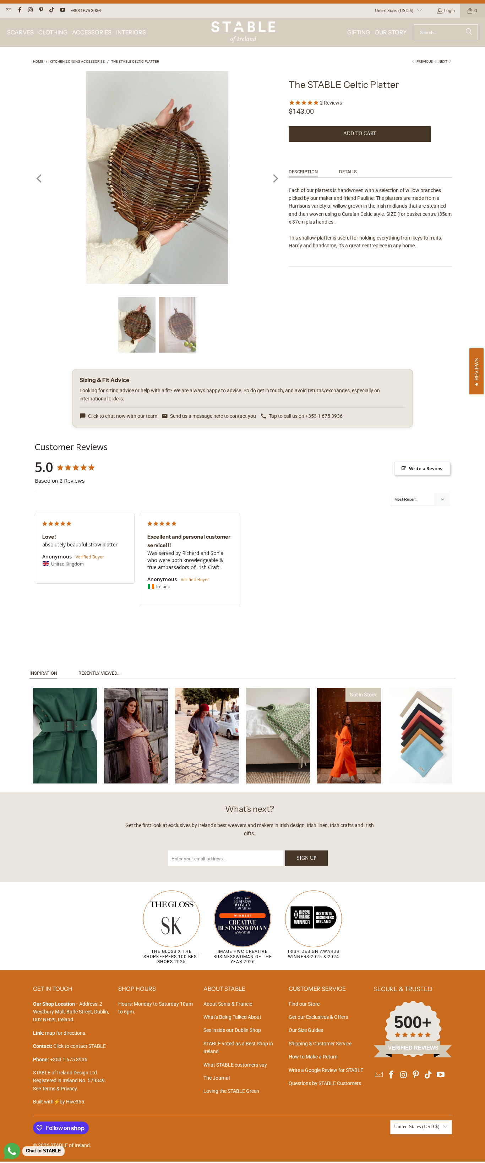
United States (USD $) (394, 10)
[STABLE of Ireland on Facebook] (19, 10)
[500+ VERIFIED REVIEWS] (413, 1055)
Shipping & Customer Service (320, 1043)
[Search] (469, 32)
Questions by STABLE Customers (325, 1083)
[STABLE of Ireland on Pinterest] (41, 10)
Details (348, 171)
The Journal (216, 1078)
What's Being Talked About (232, 1017)
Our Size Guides (306, 1030)
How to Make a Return (313, 1057)
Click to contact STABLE (79, 1046)
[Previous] (40, 178)
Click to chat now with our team (122, 416)
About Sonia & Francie (227, 1004)
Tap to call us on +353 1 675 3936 (306, 416)
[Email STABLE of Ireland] (8, 10)
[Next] (275, 178)
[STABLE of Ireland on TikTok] (51, 10)
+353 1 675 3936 (86, 10)
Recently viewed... (99, 673)
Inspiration (43, 673)
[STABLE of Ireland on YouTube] (62, 10)
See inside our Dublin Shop (232, 1030)
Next (443, 61)
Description (303, 171)
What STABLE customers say (235, 1065)
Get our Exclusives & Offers (318, 1017)
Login (449, 10)
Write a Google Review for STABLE (326, 1070)
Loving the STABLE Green (231, 1091)
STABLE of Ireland (70, 1145)
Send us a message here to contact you (213, 416)
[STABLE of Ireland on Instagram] (30, 10)
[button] (20, 32)
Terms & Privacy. (60, 1088)
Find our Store (304, 1004)
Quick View (65, 763)
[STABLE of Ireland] (243, 32)
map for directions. (60, 1033)
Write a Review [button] (426, 468)
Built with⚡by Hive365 (58, 1102)
